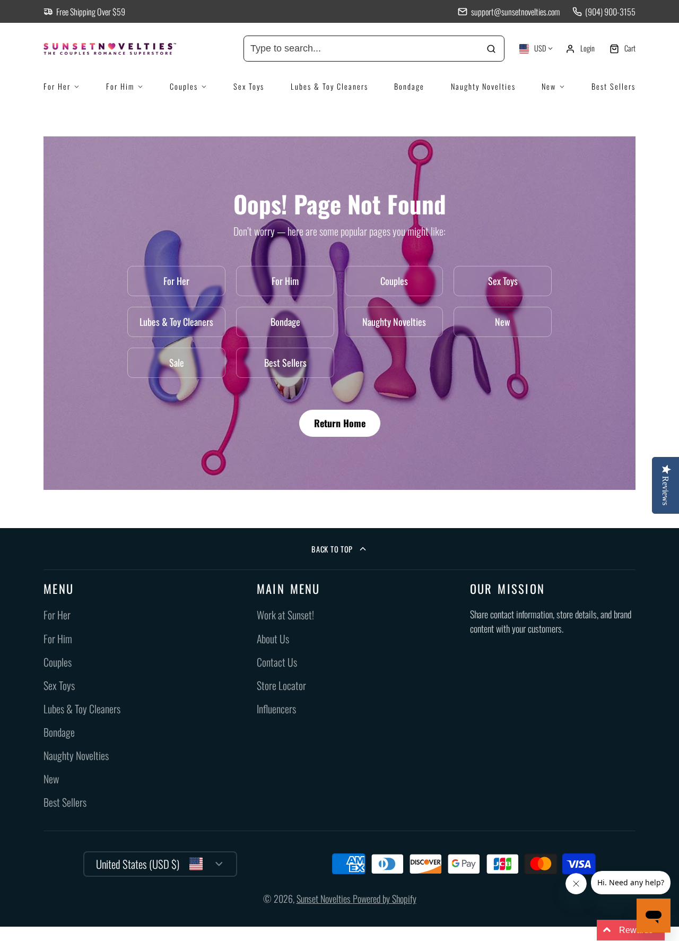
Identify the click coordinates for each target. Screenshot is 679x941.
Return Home (339, 423)
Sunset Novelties (325, 898)
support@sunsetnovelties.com (515, 11)
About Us (273, 638)
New (549, 86)
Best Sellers (613, 86)
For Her (57, 86)
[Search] (491, 48)
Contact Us (277, 662)
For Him (120, 86)
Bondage (409, 86)
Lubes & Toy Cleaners (329, 86)
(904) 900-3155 (610, 11)
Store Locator (281, 685)
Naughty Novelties (483, 86)
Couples (184, 86)
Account (580, 49)
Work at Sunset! (285, 615)
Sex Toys (248, 86)
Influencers (276, 708)
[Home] (123, 49)
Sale (176, 362)
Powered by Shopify (384, 898)
